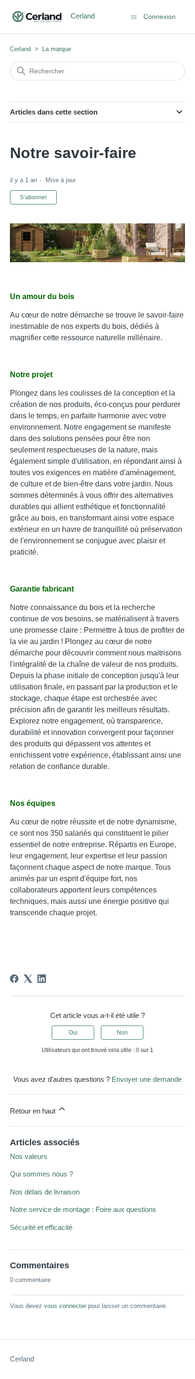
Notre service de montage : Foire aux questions (83, 1209)
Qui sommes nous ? (41, 1174)
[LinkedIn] (41, 978)
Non (122, 1032)
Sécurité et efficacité (41, 1227)
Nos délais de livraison (45, 1192)
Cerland (20, 49)
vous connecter (65, 1305)
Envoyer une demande (147, 1079)
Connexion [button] (159, 16)
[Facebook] (14, 978)
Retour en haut (33, 1111)
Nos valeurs (28, 1156)
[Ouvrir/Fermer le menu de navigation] (134, 16)
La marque (56, 49)
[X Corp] (28, 978)
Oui (73, 1032)
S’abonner (33, 197)
